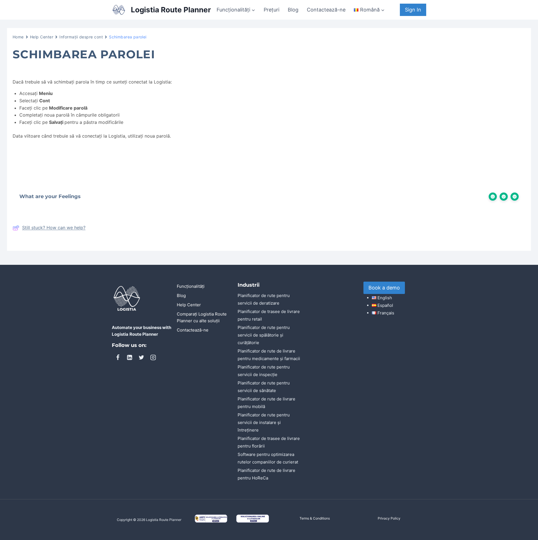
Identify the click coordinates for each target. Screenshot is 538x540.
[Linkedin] (129, 357)
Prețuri (271, 10)
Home (18, 36)
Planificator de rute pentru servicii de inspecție (264, 370)
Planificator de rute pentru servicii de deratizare (264, 299)
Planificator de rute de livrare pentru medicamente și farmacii (269, 354)
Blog (293, 10)
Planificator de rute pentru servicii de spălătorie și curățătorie (264, 335)
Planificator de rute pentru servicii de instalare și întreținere (264, 422)
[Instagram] (153, 357)
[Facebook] (118, 357)
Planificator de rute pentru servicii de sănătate (264, 386)
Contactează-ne (326, 10)
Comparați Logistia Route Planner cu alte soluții (202, 317)
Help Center (41, 36)
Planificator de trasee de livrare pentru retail (269, 315)
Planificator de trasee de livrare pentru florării (269, 442)
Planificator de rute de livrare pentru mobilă (266, 402)
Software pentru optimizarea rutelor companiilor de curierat (268, 458)
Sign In (413, 10)
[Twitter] (141, 357)
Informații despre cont (81, 36)
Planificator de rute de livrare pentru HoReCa (266, 474)
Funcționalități (191, 286)
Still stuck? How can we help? (53, 227)
